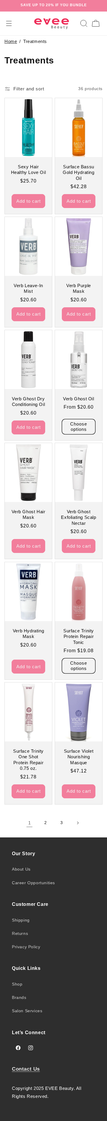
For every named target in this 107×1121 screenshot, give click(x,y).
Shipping (21, 920)
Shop (17, 984)
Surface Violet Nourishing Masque (78, 757)
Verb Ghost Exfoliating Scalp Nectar (78, 517)
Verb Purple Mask (78, 288)
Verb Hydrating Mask (28, 633)
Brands (19, 997)
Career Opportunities (33, 882)
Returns (20, 933)
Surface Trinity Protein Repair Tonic (78, 636)
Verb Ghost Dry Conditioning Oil (28, 401)
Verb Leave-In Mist (28, 288)
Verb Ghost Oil (78, 398)
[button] (84, 23)
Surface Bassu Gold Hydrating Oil (78, 172)
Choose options (78, 426)
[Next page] (77, 822)
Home (10, 41)
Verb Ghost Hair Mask (28, 514)
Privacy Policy (26, 946)
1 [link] (29, 822)
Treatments (35, 41)
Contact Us (26, 1069)
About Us (21, 869)
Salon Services (27, 1010)
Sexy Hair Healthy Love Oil (28, 169)
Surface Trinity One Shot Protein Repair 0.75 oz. (28, 760)
